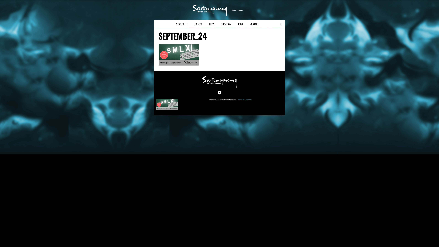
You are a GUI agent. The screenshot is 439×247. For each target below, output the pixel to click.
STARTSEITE (182, 24)
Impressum (241, 99)
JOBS (240, 24)
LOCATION (226, 24)
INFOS (212, 24)
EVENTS (198, 24)
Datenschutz (248, 99)
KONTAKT (254, 24)
